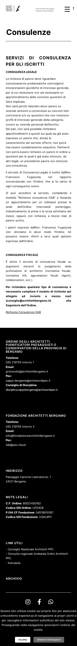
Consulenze (28, 32)
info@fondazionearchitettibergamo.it (30, 435)
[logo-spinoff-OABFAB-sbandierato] (32, 8)
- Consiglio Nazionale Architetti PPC (29, 549)
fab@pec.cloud (16, 444)
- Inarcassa (13, 563)
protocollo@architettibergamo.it (27, 371)
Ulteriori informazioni (49, 639)
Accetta (22, 639)
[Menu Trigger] (67, 9)
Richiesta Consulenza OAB (23, 312)
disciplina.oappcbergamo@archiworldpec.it (32, 389)
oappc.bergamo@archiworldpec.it (28, 380)
